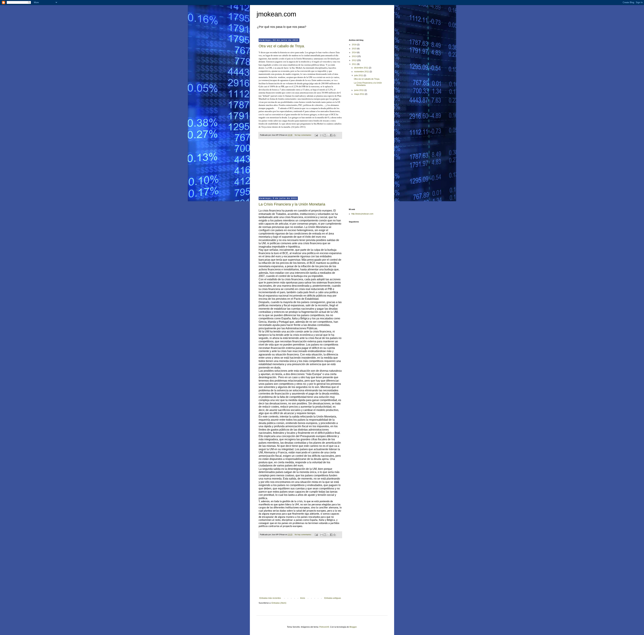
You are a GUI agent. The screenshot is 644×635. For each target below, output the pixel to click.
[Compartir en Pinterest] (334, 135)
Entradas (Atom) (279, 603)
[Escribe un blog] (325, 135)
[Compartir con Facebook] (331, 135)
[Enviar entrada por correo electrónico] (316, 135)
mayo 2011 (359, 94)
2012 (354, 60)
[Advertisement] (300, 169)
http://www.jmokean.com (362, 214)
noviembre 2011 (361, 71)
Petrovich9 (324, 627)
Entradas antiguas (332, 598)
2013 (354, 56)
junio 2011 (359, 90)
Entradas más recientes (270, 598)
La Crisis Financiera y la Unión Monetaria (292, 204)
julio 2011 (359, 75)
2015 (354, 48)
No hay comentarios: (303, 135)
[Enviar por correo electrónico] (321, 135)
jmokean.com (276, 14)
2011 (354, 64)
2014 (354, 52)
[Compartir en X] (328, 135)
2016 (354, 44)
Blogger (353, 627)
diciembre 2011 (361, 68)
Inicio (302, 598)
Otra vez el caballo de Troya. (282, 46)
